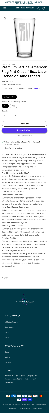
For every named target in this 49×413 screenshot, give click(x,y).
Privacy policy (12, 408)
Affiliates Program (12, 322)
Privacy (7, 332)
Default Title (9, 97)
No (5, 106)
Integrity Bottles (14, 404)
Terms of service (25, 408)
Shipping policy (38, 408)
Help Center (9, 327)
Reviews (8, 362)
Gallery (7, 357)
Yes (13, 106)
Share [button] (6, 278)
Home (7, 352)
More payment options (24, 136)
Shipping (4, 84)
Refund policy (41, 404)
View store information (13, 148)
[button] (4, 8)
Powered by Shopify (27, 404)
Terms (7, 337)
